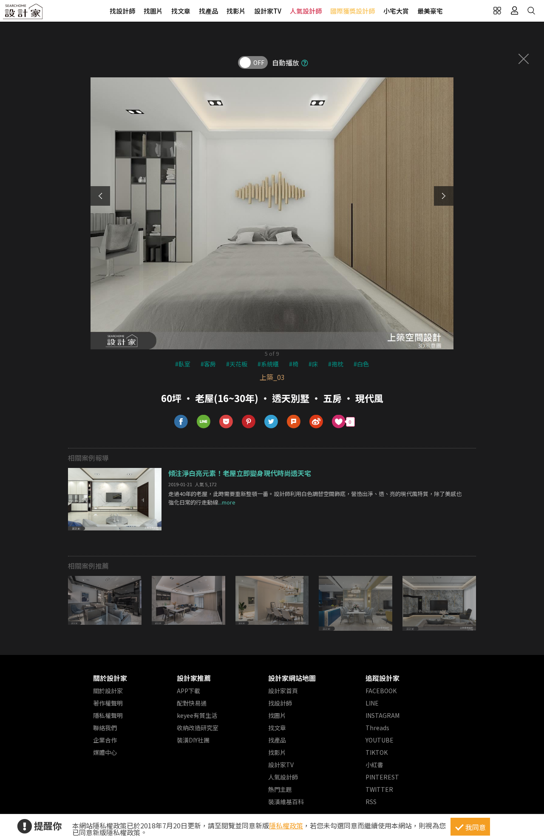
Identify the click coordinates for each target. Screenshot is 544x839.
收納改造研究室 (197, 727)
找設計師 (122, 10)
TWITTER (379, 789)
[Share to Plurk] (294, 422)
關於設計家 (110, 678)
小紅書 (374, 764)
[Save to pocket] (226, 422)
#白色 (361, 364)
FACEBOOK (381, 690)
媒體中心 (105, 752)
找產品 (208, 10)
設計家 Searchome (23, 14)
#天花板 (236, 364)
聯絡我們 (105, 727)
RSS (371, 801)
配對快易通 (192, 703)
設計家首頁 (283, 690)
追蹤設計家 (383, 678)
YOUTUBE (380, 740)
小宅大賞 (396, 10)
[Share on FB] (181, 422)
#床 (313, 364)
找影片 (236, 10)
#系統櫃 (268, 364)
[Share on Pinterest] (249, 422)
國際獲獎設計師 (352, 10)
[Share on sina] (316, 422)
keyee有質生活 (197, 715)
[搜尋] (531, 10)
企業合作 (105, 740)
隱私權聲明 (108, 715)
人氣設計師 (306, 10)
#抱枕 (335, 364)
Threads (377, 727)
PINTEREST (382, 777)
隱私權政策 (286, 825)
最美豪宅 (430, 10)
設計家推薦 (194, 678)
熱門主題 (280, 789)
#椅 (293, 364)
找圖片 (153, 10)
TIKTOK (377, 752)
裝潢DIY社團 (193, 740)
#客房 (208, 364)
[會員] (514, 10)
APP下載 (188, 690)
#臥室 (182, 364)
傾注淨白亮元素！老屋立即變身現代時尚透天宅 (239, 473)
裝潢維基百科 (286, 801)
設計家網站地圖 (292, 678)
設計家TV (267, 10)
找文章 (180, 10)
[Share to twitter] (271, 422)
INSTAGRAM (383, 715)
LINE (372, 703)
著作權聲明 (108, 703)
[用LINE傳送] (204, 422)
